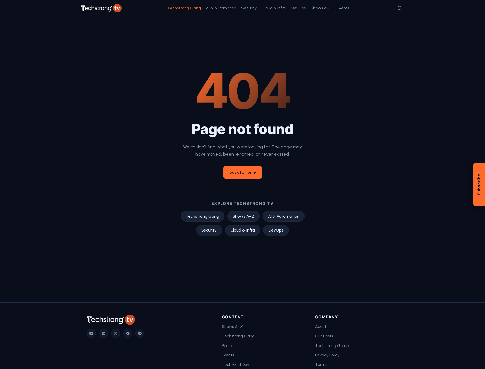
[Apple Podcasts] (127, 333)
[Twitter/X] (115, 333)
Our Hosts (324, 336)
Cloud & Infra (274, 8)
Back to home (242, 172)
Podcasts (230, 345)
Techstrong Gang (184, 8)
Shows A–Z (321, 8)
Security (249, 8)
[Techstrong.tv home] (101, 8)
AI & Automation (221, 8)
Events (343, 8)
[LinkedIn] (103, 333)
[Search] (399, 8)
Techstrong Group (332, 345)
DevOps (298, 8)
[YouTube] (91, 333)
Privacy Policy (327, 355)
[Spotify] (139, 333)
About (320, 326)
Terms (321, 364)
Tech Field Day (235, 364)
